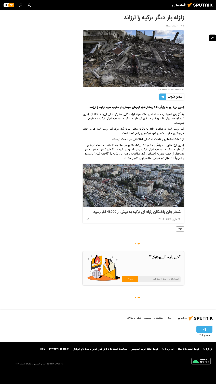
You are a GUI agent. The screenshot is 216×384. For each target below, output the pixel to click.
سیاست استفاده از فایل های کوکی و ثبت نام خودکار (100, 349)
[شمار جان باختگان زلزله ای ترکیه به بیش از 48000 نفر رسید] (133, 185)
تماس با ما (168, 349)
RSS (42, 349)
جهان (180, 229)
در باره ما (207, 349)
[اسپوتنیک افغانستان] (201, 8)
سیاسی (147, 318)
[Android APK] (201, 362)
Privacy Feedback (59, 349)
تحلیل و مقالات (134, 318)
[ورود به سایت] (29, 5)
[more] (88, 219)
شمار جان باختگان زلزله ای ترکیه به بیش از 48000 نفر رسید (137, 212)
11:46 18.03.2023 (175, 26)
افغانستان (158, 318)
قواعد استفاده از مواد (188, 349)
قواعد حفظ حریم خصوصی (144, 349)
